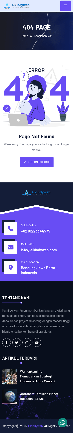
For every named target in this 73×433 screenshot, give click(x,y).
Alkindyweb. (35, 426)
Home (24, 35)
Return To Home (39, 162)
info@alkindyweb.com (39, 250)
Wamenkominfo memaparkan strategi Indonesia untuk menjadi (37, 376)
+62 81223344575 (35, 231)
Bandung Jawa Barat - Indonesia (39, 270)
